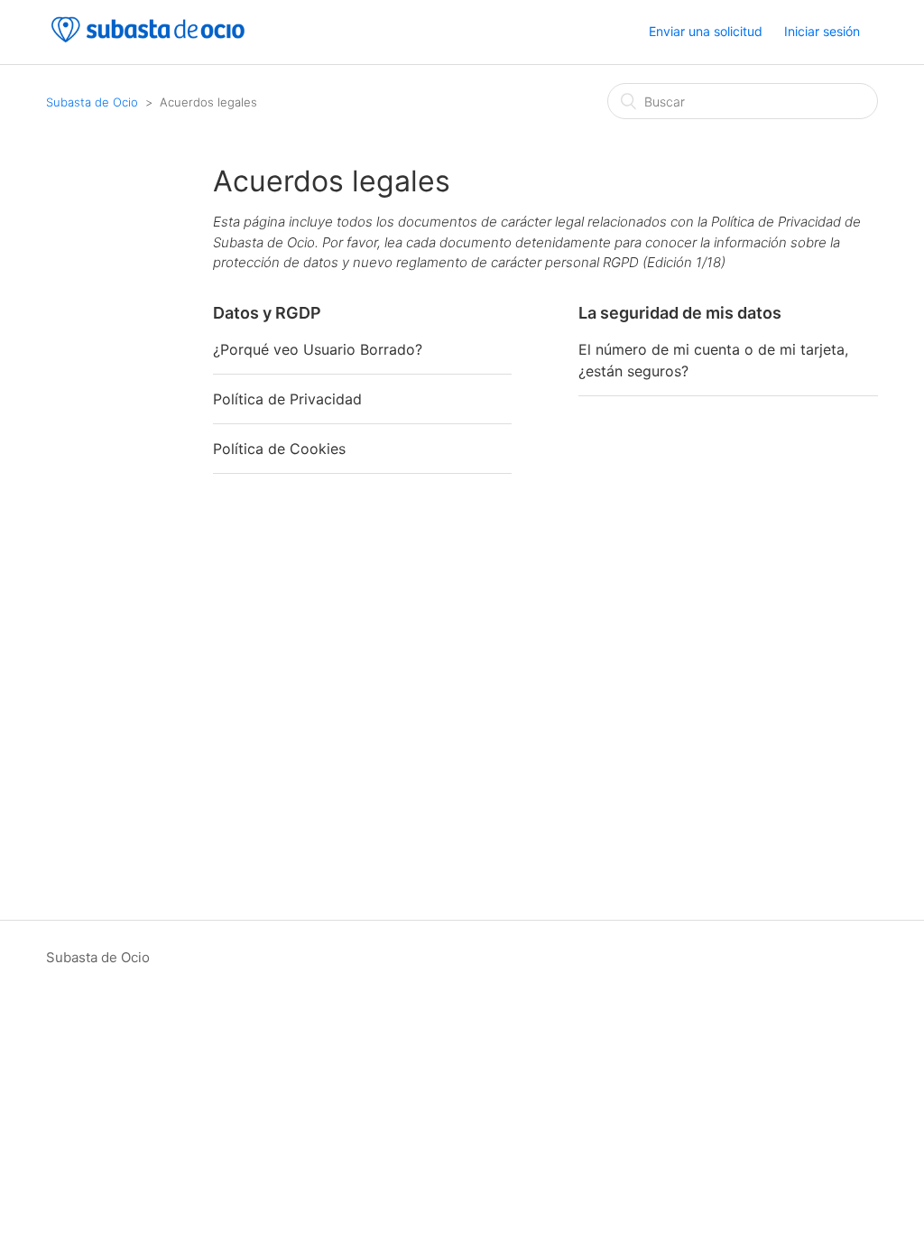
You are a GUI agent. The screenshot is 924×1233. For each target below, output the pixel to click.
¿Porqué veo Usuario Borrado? (317, 349)
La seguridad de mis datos (679, 312)
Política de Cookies (279, 449)
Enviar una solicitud (705, 31)
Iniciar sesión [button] (822, 31)
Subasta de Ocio (92, 102)
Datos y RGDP (267, 312)
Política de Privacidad (287, 399)
